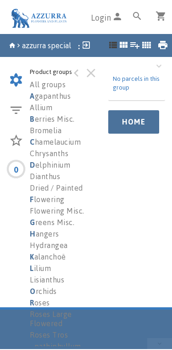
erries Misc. (52, 119)
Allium (41, 107)
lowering (47, 199)
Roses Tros (49, 334)
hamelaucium (55, 142)
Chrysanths (49, 153)
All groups (48, 84)
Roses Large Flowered (51, 319)
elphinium (50, 164)
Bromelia (45, 130)
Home (133, 121)
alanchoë (48, 256)
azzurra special (46, 45)
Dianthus (45, 176)
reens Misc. (52, 222)
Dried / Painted (56, 187)
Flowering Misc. (57, 210)
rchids (43, 291)
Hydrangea (49, 245)
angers (44, 233)
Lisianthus (47, 279)
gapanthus (50, 96)
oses (40, 302)
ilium (40, 268)
